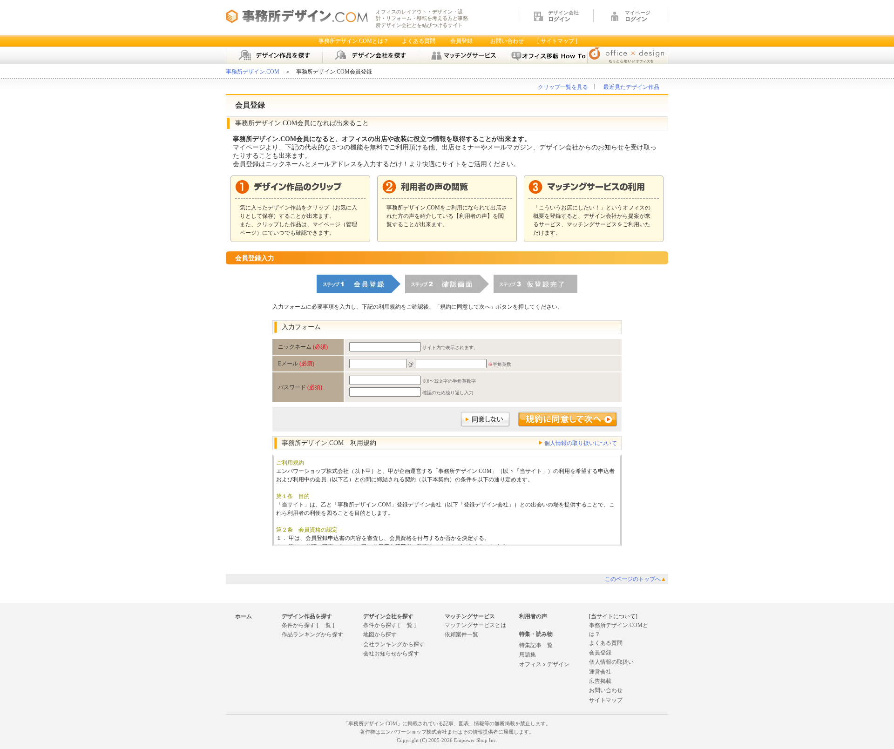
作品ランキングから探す (312, 634)
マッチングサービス (470, 616)
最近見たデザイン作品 (631, 87)
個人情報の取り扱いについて (580, 443)
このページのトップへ (635, 579)
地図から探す (380, 634)
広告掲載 (600, 681)
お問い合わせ (507, 41)
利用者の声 (533, 616)
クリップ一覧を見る (563, 87)
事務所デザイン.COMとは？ (353, 41)
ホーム (243, 616)
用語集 (527, 654)
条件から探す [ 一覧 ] (308, 625)
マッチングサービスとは (475, 625)
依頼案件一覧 (461, 634)
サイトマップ (606, 700)
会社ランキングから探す (394, 644)
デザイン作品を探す (307, 616)
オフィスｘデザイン (544, 664)
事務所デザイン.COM (252, 71)
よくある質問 (418, 41)
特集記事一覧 (536, 645)
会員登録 (461, 41)
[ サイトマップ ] (557, 41)
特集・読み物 (536, 634)
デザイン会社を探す (388, 616)
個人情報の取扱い (611, 662)
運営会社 (600, 671)
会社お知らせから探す (391, 653)
